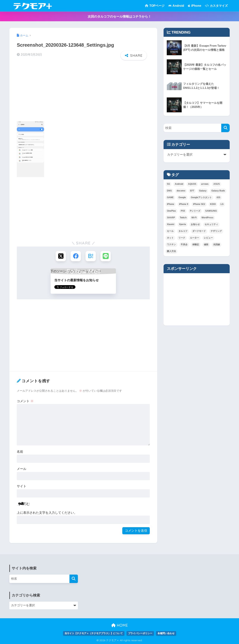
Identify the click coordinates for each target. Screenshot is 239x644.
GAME (170, 197)
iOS (218, 197)
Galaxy (203, 190)
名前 (20, 451)
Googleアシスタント (201, 197)
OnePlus (171, 211)
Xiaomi (170, 224)
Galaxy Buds (218, 190)
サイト (21, 486)
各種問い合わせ (166, 633)
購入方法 (171, 251)
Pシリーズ (195, 211)
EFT (192, 190)
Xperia (182, 224)
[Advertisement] (83, 92)
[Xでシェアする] (61, 256)
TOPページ (156, 5)
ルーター (194, 237)
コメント (25, 401)
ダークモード (199, 231)
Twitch (183, 217)
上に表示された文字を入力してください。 (47, 512)
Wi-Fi (194, 217)
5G (168, 184)
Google (182, 197)
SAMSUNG (211, 211)
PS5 (183, 211)
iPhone (195, 5)
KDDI (213, 204)
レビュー (208, 237)
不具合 (184, 244)
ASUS (216, 184)
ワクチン (171, 244)
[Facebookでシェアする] (76, 256)
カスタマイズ (218, 5)
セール (170, 231)
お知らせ (195, 224)
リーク (182, 237)
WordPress (207, 217)
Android (178, 5)
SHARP (171, 217)
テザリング (216, 231)
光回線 (216, 244)
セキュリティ (211, 224)
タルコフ (183, 231)
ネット (170, 237)
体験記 (195, 244)
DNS (169, 190)
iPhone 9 (183, 204)
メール (21, 469)
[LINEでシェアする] (105, 256)
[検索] (225, 128)
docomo (181, 190)
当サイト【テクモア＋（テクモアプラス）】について (94, 633)
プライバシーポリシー (140, 633)
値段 (206, 244)
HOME (122, 625)
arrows (205, 184)
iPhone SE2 (199, 204)
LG (222, 204)
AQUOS (192, 184)
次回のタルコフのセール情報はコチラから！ (119, 16)
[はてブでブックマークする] (91, 256)
